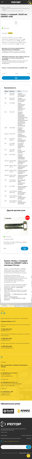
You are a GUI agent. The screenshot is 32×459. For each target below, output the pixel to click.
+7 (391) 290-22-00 (17, 294)
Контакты (28, 438)
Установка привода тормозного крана (21, 145)
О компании (4, 435)
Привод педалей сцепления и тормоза (22, 162)
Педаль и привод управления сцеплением (21, 130)
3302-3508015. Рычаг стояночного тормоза (21, 182)
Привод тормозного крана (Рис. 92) (22, 135)
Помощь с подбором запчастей (11, 441)
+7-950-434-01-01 (16, 298)
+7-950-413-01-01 (13, 297)
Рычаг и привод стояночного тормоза (22, 188)
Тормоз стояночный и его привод (22, 95)
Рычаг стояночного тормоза (21, 151)
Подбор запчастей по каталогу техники (11, 438)
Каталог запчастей (26, 435)
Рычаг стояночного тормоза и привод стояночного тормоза (21, 106)
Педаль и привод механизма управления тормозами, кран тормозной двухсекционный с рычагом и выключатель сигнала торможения (23, 118)
